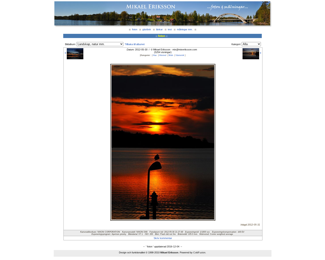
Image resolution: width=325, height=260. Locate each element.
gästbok (146, 29)
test (170, 29)
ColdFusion (199, 252)
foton (134, 29)
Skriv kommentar (163, 238)
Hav (155, 55)
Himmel (162, 55)
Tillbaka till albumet (135, 44)
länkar (159, 29)
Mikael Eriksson (169, 252)
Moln (171, 55)
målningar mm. (185, 29)
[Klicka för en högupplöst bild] (162, 218)
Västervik (180, 55)
